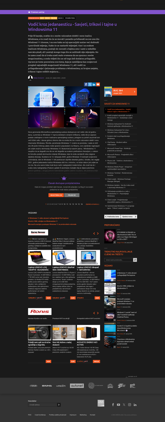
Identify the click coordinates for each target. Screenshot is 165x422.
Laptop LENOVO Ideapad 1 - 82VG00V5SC (63, 268)
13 (73, 204)
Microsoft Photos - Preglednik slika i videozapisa (120, 156)
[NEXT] (98, 233)
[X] (124, 405)
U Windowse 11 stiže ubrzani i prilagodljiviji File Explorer (48, 218)
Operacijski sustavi (34, 18)
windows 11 (61, 18)
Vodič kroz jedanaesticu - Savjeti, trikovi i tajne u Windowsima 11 (119, 110)
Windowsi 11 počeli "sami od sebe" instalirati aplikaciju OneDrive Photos (126, 315)
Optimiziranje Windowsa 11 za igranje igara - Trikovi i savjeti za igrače (120, 207)
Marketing (83, 415)
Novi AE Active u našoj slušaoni (37, 343)
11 (67, 204)
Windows (47, 18)
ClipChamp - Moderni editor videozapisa (117, 143)
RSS (29, 415)
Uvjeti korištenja (40, 415)
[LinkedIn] (94, 84)
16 (81, 204)
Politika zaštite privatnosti (57, 415)
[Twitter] (90, 84)
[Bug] (46, 385)
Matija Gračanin (38, 78)
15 (79, 204)
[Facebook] (86, 84)
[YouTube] (118, 405)
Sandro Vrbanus (121, 280)
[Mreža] (61, 386)
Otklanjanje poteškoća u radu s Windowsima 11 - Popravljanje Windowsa (118, 193)
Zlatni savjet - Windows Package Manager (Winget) (118, 180)
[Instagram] (129, 405)
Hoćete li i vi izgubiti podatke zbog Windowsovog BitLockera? (127, 328)
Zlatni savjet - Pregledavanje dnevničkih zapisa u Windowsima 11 (120, 201)
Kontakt (92, 415)
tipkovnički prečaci (70, 18)
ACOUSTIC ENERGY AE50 (87, 342)
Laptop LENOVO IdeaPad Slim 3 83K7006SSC (39, 268)
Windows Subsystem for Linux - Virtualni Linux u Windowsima (118, 131)
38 (114, 320)
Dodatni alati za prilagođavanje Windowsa (118, 137)
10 (64, 204)
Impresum (73, 415)
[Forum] (33, 386)
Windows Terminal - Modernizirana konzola (119, 174)
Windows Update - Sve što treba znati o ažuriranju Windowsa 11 (120, 186)
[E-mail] (98, 84)
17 (114, 347)
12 (70, 204)
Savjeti (42, 18)
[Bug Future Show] (96, 386)
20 (114, 307)
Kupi (48, 298)
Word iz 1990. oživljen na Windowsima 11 (43, 221)
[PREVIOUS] (94, 233)
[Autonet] (76, 385)
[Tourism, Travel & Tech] (121, 385)
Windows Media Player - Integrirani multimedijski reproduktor (119, 168)
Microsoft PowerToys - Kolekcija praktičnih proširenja (119, 150)
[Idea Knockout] (110, 385)
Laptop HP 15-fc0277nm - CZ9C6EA (88, 268)
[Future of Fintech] (133, 385)
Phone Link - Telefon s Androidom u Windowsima (120, 162)
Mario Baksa (120, 334)
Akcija (72, 361)
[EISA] (101, 403)
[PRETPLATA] (59, 404)
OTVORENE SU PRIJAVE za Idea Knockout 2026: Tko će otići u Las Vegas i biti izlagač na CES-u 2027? (127, 235)
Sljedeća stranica (92, 204)
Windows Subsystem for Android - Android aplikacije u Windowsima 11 (120, 125)
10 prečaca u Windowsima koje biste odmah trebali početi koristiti (126, 341)
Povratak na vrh (132, 376)
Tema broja (54, 18)
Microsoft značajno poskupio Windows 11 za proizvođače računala (52, 224)
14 (76, 204)
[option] (39, 268)
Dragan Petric (120, 242)
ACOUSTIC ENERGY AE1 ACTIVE (63, 343)
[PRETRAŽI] (135, 260)
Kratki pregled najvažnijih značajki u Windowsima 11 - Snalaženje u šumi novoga (120, 118)
